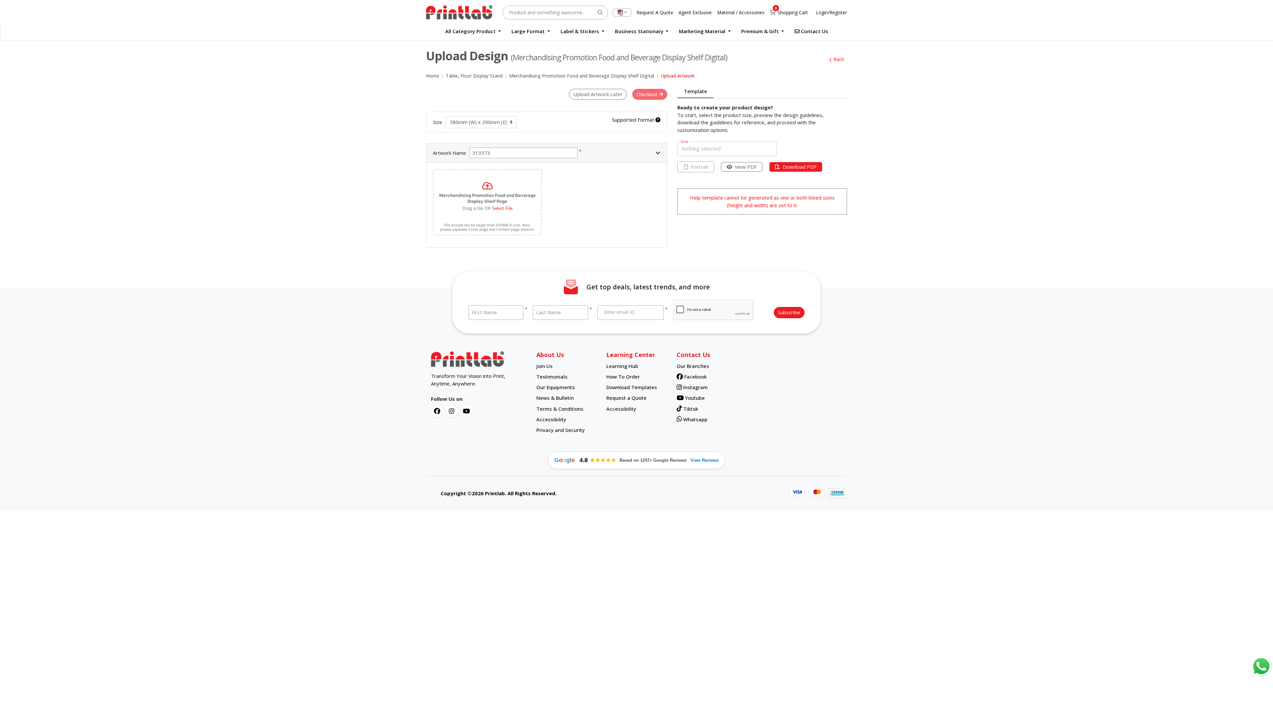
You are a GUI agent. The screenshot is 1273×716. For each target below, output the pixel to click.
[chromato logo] (478, 359)
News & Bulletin (555, 397)
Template (695, 91)
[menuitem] (473, 31)
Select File (502, 208)
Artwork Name (449, 152)
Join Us (544, 366)
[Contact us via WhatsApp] (1261, 666)
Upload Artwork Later (598, 94)
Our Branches (693, 366)
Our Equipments (555, 387)
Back (838, 59)
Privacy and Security (560, 430)
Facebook (695, 376)
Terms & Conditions (559, 408)
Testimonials (552, 376)
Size (437, 122)
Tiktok (690, 408)
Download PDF (800, 166)
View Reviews (705, 460)
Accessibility (551, 419)
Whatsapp (694, 419)
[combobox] (622, 12)
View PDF (746, 166)
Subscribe (789, 312)
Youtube (694, 397)
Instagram (695, 387)
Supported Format (633, 119)
